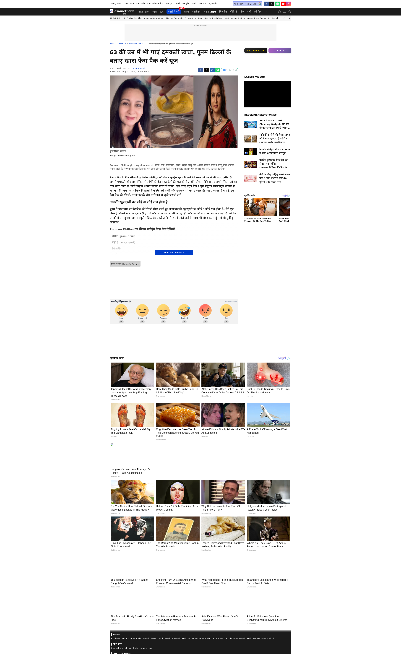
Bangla (185, 3)
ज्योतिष (257, 11)
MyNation (213, 3)
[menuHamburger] (284, 12)
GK (161, 11)
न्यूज (154, 11)
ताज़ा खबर (143, 11)
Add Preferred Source (246, 4)
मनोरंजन (196, 11)
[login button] (280, 12)
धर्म (249, 11)
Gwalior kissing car (213, 18)
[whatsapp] (277, 4)
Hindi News (116, 638)
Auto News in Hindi (222, 638)
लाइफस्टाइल (210, 11)
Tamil (177, 3)
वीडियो (233, 11)
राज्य (186, 11)
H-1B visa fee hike (133, 18)
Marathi (202, 3)
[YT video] (283, 4)
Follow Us (232, 70)
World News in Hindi (153, 638)
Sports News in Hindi (121, 648)
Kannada (140, 3)
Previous (284, 18)
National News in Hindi (263, 638)
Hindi (193, 3)
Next (289, 18)
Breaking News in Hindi (175, 638)
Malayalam (116, 3)
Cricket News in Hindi (142, 648)
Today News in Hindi (241, 638)
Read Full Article (174, 252)
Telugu (168, 3)
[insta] (288, 4)
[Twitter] (271, 4)
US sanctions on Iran (235, 18)
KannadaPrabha (155, 3)
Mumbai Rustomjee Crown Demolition (184, 18)
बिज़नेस (223, 11)
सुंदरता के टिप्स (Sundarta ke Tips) (125, 264)
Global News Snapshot (258, 18)
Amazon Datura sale (154, 18)
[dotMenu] (267, 11)
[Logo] (123, 11)
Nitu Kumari (139, 68)
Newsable (129, 3)
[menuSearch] (290, 11)
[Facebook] (266, 4)
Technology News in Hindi (199, 638)
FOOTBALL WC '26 (255, 50)
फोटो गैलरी (173, 11)
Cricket (280, 50)
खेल (242, 11)
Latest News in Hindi (133, 638)
